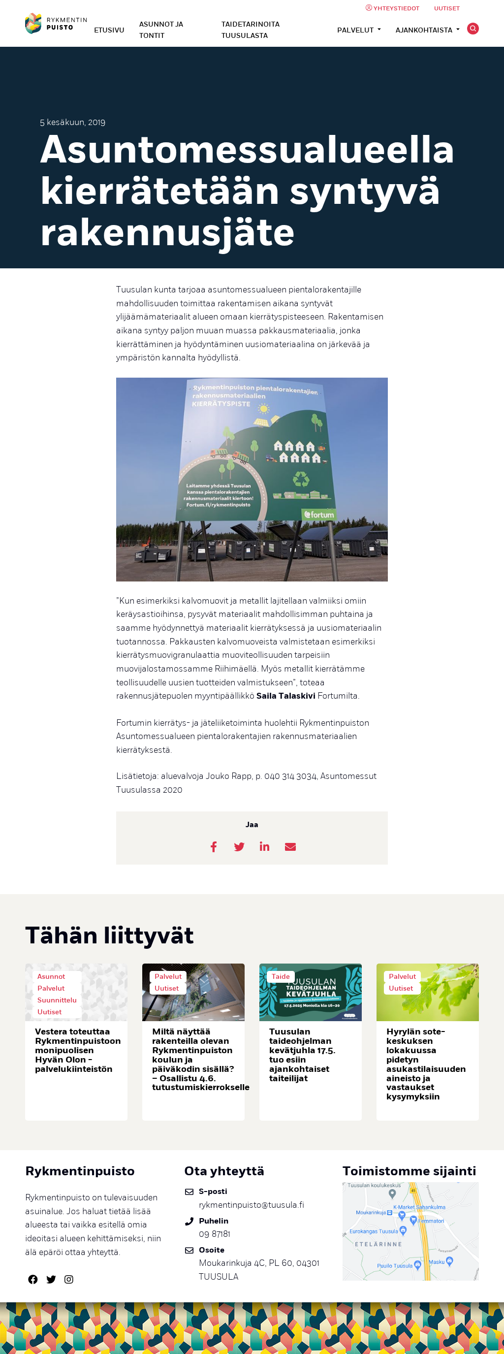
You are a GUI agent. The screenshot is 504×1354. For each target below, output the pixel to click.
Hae (473, 28)
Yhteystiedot (396, 8)
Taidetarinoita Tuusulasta (250, 30)
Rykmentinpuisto (56, 23)
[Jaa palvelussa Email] (290, 847)
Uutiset (447, 8)
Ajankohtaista (424, 30)
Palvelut (355, 30)
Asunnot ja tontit (161, 30)
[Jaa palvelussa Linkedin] (265, 847)
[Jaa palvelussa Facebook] (213, 847)
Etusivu (109, 30)
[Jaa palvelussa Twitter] (239, 847)
